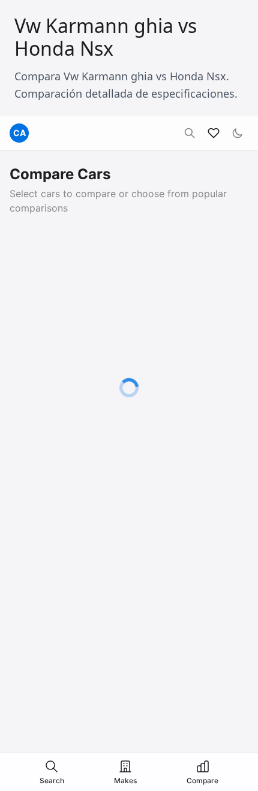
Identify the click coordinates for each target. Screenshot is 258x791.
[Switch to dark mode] (237, 133)
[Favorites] (213, 133)
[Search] (189, 133)
